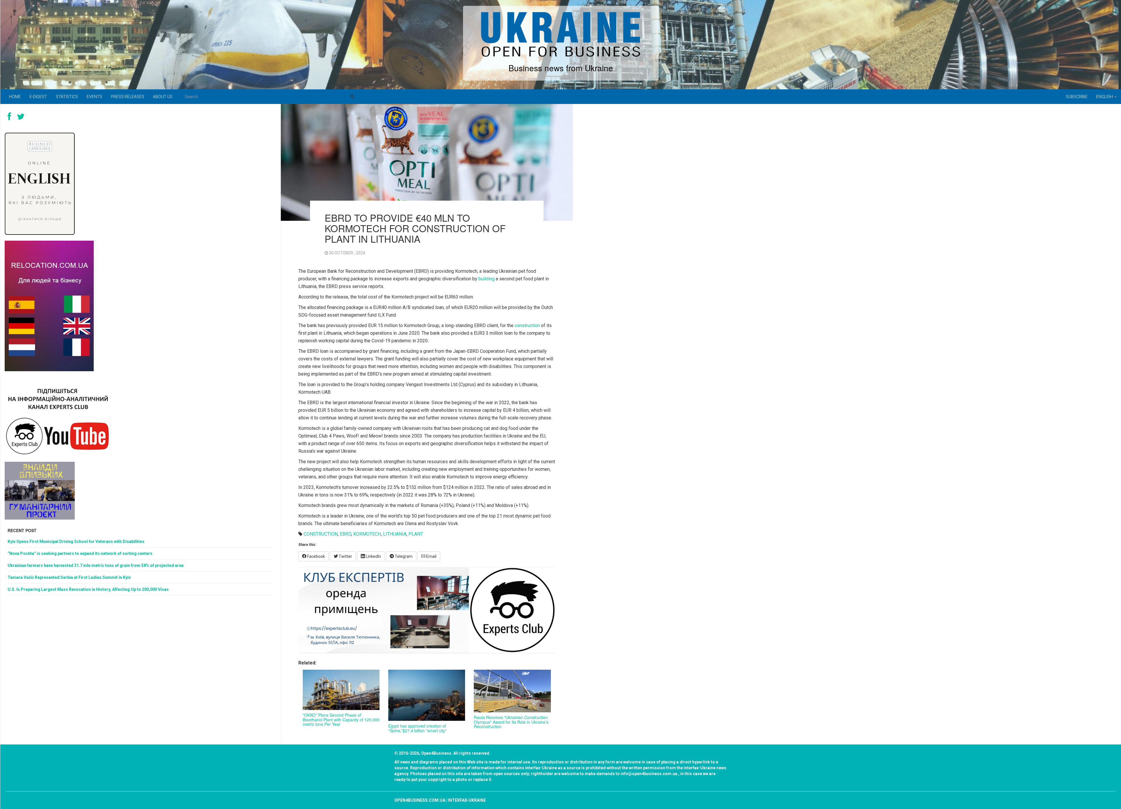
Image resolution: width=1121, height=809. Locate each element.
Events (94, 96)
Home (15, 96)
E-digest (38, 96)
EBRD (345, 534)
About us (163, 96)
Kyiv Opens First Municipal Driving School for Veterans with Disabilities (76, 541)
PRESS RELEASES (127, 96)
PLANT (415, 534)
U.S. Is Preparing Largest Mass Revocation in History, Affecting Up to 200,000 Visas (88, 589)
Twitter (345, 556)
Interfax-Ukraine (467, 800)
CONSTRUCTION (321, 534)
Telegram (403, 556)
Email (430, 556)
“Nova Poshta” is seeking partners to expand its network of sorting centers (80, 553)
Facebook (315, 556)
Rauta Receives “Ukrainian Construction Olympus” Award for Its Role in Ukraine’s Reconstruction (511, 721)
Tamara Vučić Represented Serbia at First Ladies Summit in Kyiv (69, 577)
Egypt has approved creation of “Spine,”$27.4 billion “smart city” (417, 728)
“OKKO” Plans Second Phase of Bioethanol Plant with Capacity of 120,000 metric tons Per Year (341, 719)
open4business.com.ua (419, 800)
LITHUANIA (394, 534)
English (1105, 96)
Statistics (67, 96)
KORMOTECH (367, 534)
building (486, 279)
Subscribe (1076, 96)
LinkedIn (373, 556)
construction (527, 325)
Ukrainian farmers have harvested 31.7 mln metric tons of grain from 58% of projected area (96, 565)
